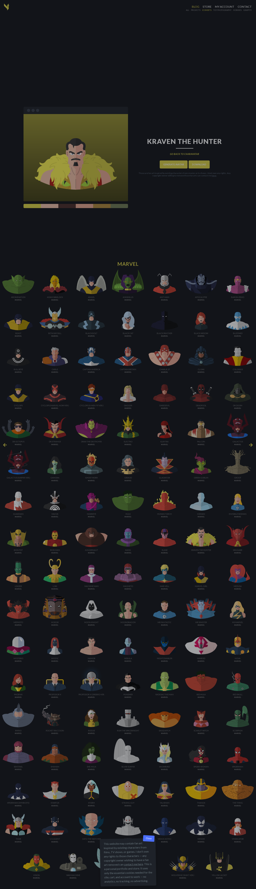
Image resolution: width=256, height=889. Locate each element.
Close (149, 838)
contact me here (133, 864)
